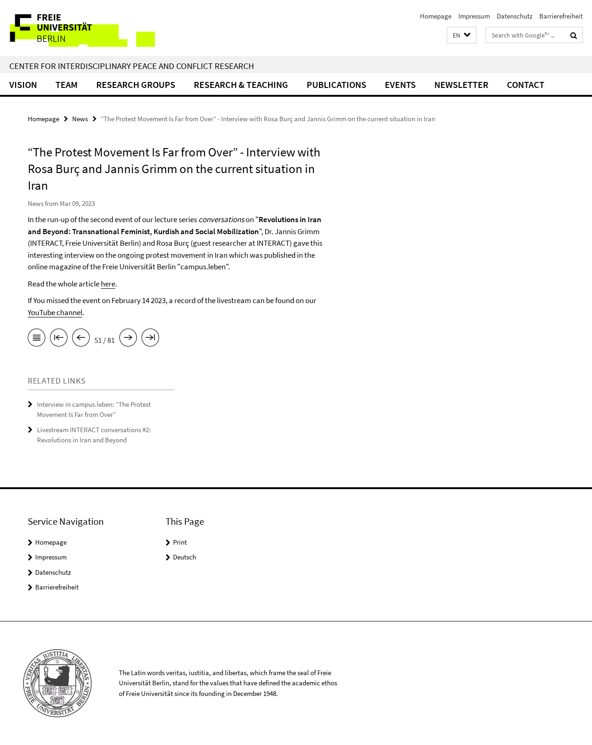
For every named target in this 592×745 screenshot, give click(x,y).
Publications (336, 84)
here (108, 284)
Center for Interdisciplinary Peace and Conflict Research (131, 65)
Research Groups (135, 84)
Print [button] (180, 542)
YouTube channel (55, 312)
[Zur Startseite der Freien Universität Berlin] (77, 28)
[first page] (59, 339)
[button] (461, 35)
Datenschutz (514, 16)
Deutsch (184, 557)
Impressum (474, 16)
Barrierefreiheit (561, 16)
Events (400, 84)
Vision (23, 84)
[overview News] (36, 339)
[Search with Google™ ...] (573, 35)
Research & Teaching (241, 84)
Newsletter (461, 84)
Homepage (435, 16)
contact (525, 84)
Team (67, 84)
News (80, 118)
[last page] (150, 339)
